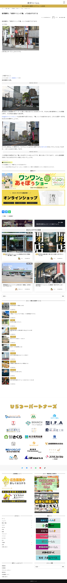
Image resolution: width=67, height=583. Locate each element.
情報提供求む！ (8, 162)
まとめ (3, 527)
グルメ (3, 525)
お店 (3, 529)
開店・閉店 (63, 17)
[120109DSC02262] (20, 133)
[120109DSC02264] (20, 98)
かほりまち (43, 147)
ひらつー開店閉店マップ (13, 77)
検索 (63, 296)
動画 (3, 531)
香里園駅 (10, 216)
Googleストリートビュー (9, 116)
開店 (5, 216)
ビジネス (4, 538)
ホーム (3, 518)
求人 (3, 540)
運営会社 (4, 572)
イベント (4, 536)
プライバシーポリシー (6, 570)
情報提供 (4, 565)
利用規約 (4, 568)
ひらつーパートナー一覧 (7, 488)
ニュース (3, 520)
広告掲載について (5, 574)
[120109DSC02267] (20, 37)
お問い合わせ (4, 546)
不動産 (3, 542)
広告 (3, 544)
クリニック (4, 533)
